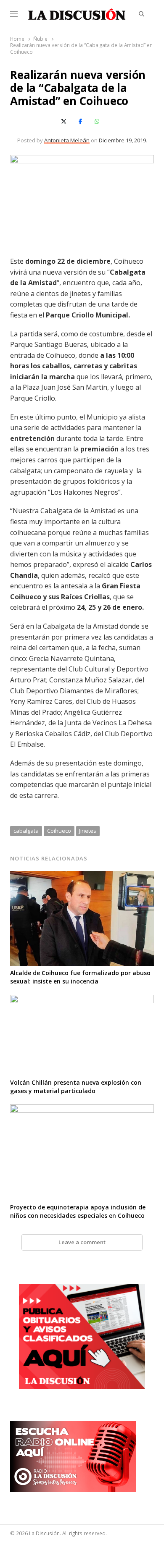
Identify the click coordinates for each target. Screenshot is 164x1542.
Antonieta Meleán (67, 140)
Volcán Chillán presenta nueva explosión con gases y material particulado (75, 1086)
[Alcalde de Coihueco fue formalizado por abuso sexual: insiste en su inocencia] (81, 876)
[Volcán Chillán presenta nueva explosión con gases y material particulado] (81, 1000)
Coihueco (59, 830)
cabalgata (26, 830)
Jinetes (87, 830)
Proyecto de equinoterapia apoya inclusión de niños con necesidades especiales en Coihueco (77, 1211)
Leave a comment (82, 1242)
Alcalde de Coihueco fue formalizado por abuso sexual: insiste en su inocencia (80, 977)
